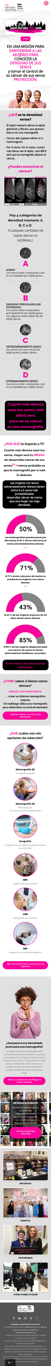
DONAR (26, 39)
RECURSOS (25, 1183)
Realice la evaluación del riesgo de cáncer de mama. (24, 1080)
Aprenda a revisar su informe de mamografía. (25, 715)
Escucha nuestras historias (26, 1132)
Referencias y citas (31, 1327)
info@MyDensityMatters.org (26, 1333)
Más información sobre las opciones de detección (25, 965)
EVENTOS (25, 1220)
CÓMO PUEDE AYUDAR (26, 1294)
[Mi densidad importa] (14, 12)
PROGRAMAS (26, 1257)
